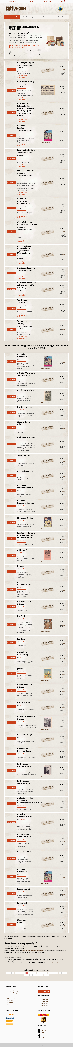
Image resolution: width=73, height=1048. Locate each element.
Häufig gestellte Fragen (13, 991)
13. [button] (40, 973)
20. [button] (60, 973)
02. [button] (10, 973)
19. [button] (57, 973)
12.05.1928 (22, 553)
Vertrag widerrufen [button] (44, 991)
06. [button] (21, 973)
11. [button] (35, 973)
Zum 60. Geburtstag (43, 1003)
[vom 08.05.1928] (47, 361)
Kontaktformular (11, 995)
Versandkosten (11, 997)
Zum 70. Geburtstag (43, 1005)
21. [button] (62, 973)
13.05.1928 (22, 721)
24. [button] (28, 975)
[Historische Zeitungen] (16, 8)
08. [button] (27, 973)
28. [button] (39, 975)
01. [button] (7, 973)
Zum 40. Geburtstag (43, 999)
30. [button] (45, 975)
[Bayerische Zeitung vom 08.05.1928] (47, 90)
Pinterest (43, 1037)
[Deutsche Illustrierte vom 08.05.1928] (47, 135)
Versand (63, 69)
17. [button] (51, 973)
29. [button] (42, 975)
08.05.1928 (22, 359)
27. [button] (36, 975)
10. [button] (32, 973)
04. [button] (16, 973)
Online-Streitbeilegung (13, 993)
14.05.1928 (22, 805)
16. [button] (49, 973)
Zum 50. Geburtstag (43, 1001)
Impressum (10, 1002)
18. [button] (54, 973)
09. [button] (29, 973)
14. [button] (43, 973)
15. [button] (46, 973)
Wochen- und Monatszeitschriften (32, 950)
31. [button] (47, 975)
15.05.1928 (22, 839)
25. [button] (31, 975)
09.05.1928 (22, 378)
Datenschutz (10, 1000)
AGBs (8, 1004)
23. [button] (25, 975)
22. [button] (65, 973)
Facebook (43, 1030)
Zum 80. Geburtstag (43, 1007)
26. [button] (34, 975)
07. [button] (24, 973)
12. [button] (38, 973)
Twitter (42, 1035)
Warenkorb (61, 1)
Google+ (43, 1032)
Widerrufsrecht (11, 998)
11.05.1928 (22, 474)
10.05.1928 (22, 393)
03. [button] (13, 973)
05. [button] (18, 973)
